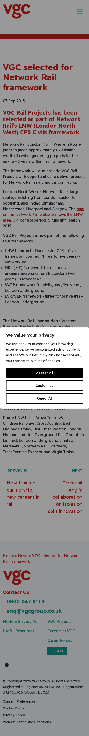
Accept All (44, 373)
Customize (45, 385)
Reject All (45, 398)
